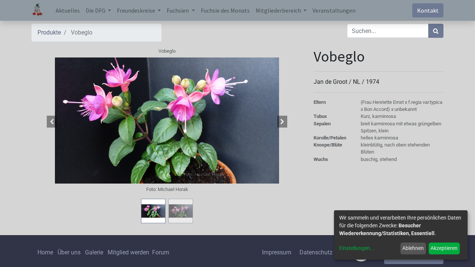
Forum (160, 252)
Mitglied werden (129, 252)
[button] (52, 122)
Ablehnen (413, 248)
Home (45, 252)
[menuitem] (68, 10)
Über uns (69, 252)
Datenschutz (315, 252)
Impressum (276, 252)
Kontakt (428, 10)
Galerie (94, 252)
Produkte (49, 32)
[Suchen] (435, 31)
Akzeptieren (444, 248)
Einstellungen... (356, 248)
